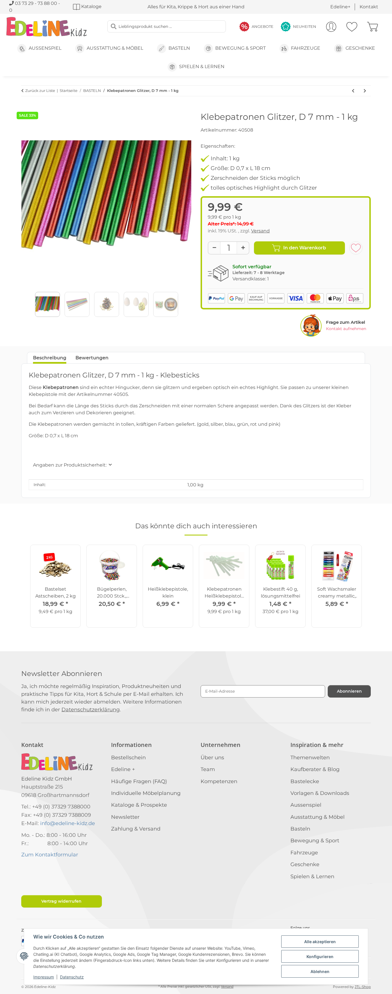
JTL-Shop (363, 987)
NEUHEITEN (304, 26)
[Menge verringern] (214, 248)
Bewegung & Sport (314, 840)
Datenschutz (72, 976)
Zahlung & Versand (135, 829)
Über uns (212, 757)
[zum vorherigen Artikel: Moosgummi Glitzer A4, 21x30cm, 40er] (353, 91)
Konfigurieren (319, 956)
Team (208, 769)
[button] (331, 26)
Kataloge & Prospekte (139, 805)
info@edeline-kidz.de (67, 823)
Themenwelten (310, 757)
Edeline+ (340, 6)
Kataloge (91, 6)
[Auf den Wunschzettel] (355, 248)
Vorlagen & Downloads (319, 793)
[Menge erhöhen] (243, 248)
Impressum (43, 976)
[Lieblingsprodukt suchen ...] (114, 26)
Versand (260, 231)
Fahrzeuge (304, 852)
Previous (24, 292)
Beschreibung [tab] (49, 358)
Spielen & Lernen (312, 876)
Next (188, 292)
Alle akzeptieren (320, 941)
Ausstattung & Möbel (317, 817)
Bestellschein (128, 757)
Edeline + (123, 769)
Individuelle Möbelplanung (146, 793)
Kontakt (369, 6)
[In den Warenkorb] (25, 108)
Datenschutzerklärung (90, 709)
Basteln (300, 829)
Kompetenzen (219, 781)
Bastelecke (304, 781)
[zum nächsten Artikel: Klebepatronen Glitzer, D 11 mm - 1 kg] (365, 91)
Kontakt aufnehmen (346, 328)
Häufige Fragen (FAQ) (139, 781)
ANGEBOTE (262, 26)
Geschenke (304, 864)
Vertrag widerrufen (61, 901)
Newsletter (125, 817)
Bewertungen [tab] (91, 358)
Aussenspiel (305, 805)
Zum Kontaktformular (49, 855)
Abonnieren (349, 691)
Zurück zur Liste (40, 90)
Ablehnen (320, 971)
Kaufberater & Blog (314, 769)
